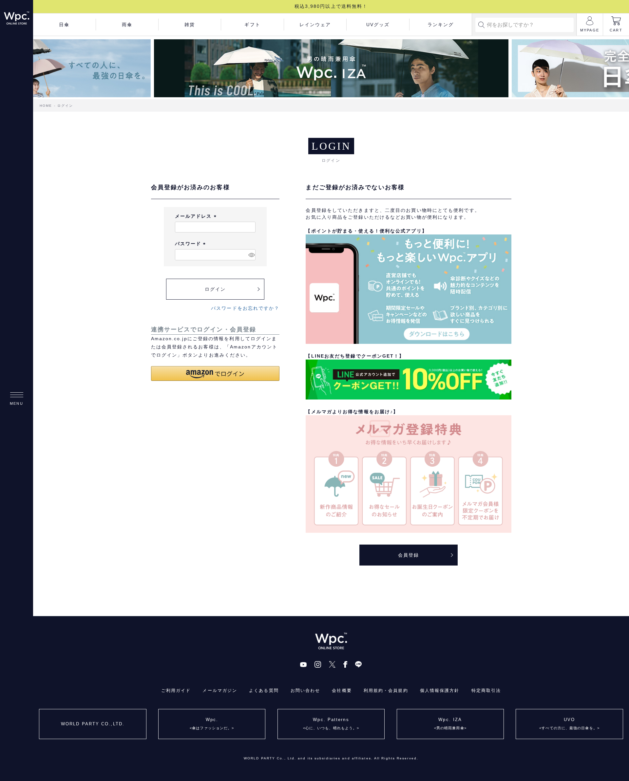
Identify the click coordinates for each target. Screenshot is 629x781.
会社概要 (342, 690)
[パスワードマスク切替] (251, 255)
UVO (569, 723)
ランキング (441, 24)
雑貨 (189, 24)
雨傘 (127, 24)
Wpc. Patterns (331, 723)
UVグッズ (378, 24)
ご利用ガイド (176, 690)
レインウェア (315, 24)
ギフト (252, 24)
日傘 (64, 24)
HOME (46, 105)
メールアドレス (197, 216)
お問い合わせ (305, 690)
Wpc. (212, 723)
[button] (215, 373)
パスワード (191, 243)
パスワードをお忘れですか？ (245, 308)
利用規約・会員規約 (386, 690)
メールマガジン (219, 690)
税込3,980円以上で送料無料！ (331, 6)
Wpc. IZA (450, 723)
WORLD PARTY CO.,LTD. (92, 723)
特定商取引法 (486, 690)
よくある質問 (264, 690)
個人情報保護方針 (440, 690)
